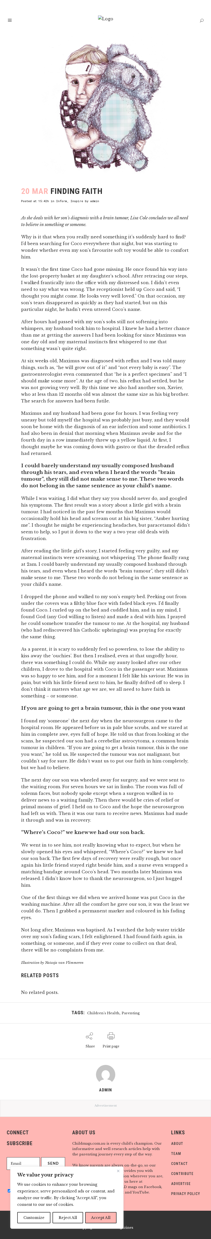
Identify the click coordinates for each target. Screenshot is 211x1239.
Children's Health (103, 1013)
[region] (67, 1197)
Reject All (68, 1217)
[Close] (118, 1171)
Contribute (182, 1174)
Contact (179, 1164)
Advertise (181, 1184)
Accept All (100, 1217)
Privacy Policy (185, 1194)
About (177, 1144)
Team (176, 1154)
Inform (61, 201)
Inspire (77, 201)
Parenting (131, 1013)
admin (94, 201)
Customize (34, 1217)
